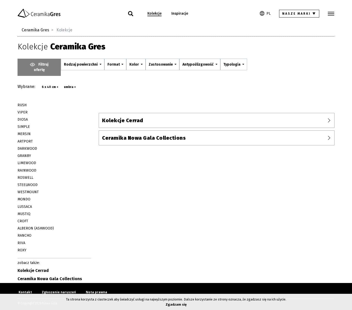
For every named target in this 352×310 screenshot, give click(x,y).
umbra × (70, 87)
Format (114, 64)
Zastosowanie (161, 64)
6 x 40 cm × (50, 87)
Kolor (134, 64)
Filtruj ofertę (41, 67)
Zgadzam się (176, 304)
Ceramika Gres (35, 30)
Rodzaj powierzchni (81, 64)
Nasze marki (299, 13)
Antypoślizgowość (198, 64)
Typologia (232, 64)
